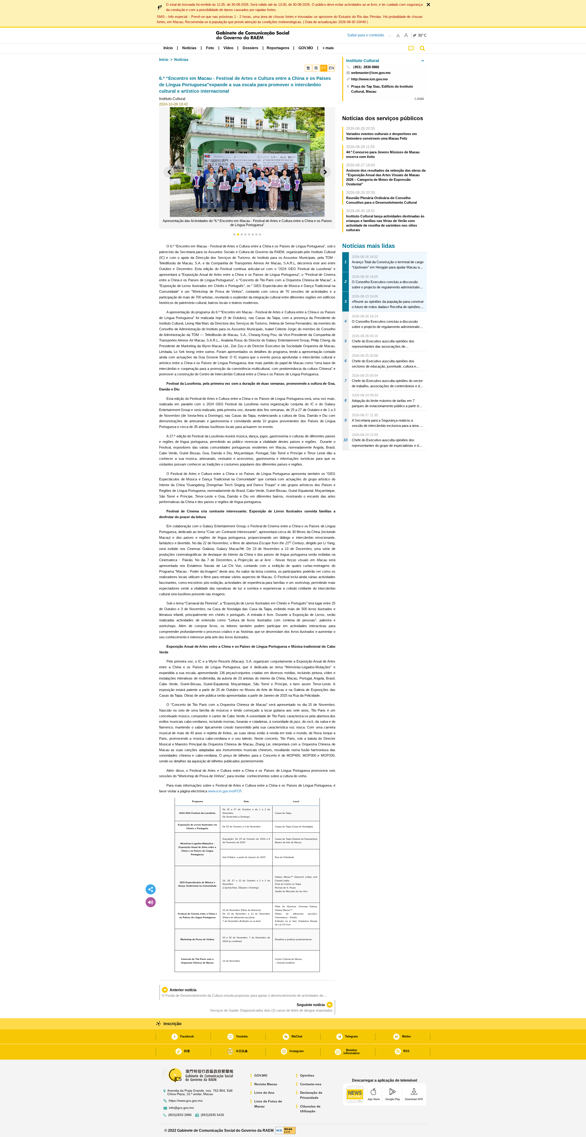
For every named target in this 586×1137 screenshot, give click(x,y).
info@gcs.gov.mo (181, 1108)
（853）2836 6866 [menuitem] (365, 67)
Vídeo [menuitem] (228, 48)
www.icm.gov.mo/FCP (224, 791)
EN (331, 68)
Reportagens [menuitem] (278, 48)
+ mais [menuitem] (419, 98)
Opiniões (307, 1075)
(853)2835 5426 (212, 1115)
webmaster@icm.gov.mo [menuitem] (371, 72)
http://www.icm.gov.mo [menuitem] (369, 79)
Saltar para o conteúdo (365, 35)
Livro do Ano (264, 1092)
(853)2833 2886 (180, 1115)
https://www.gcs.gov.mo (186, 1100)
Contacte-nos (310, 1084)
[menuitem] (189, 48)
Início (163, 60)
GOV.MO (260, 1075)
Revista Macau (265, 1084)
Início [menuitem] (168, 48)
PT (323, 68)
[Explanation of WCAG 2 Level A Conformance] (285, 1130)
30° (422, 35)
